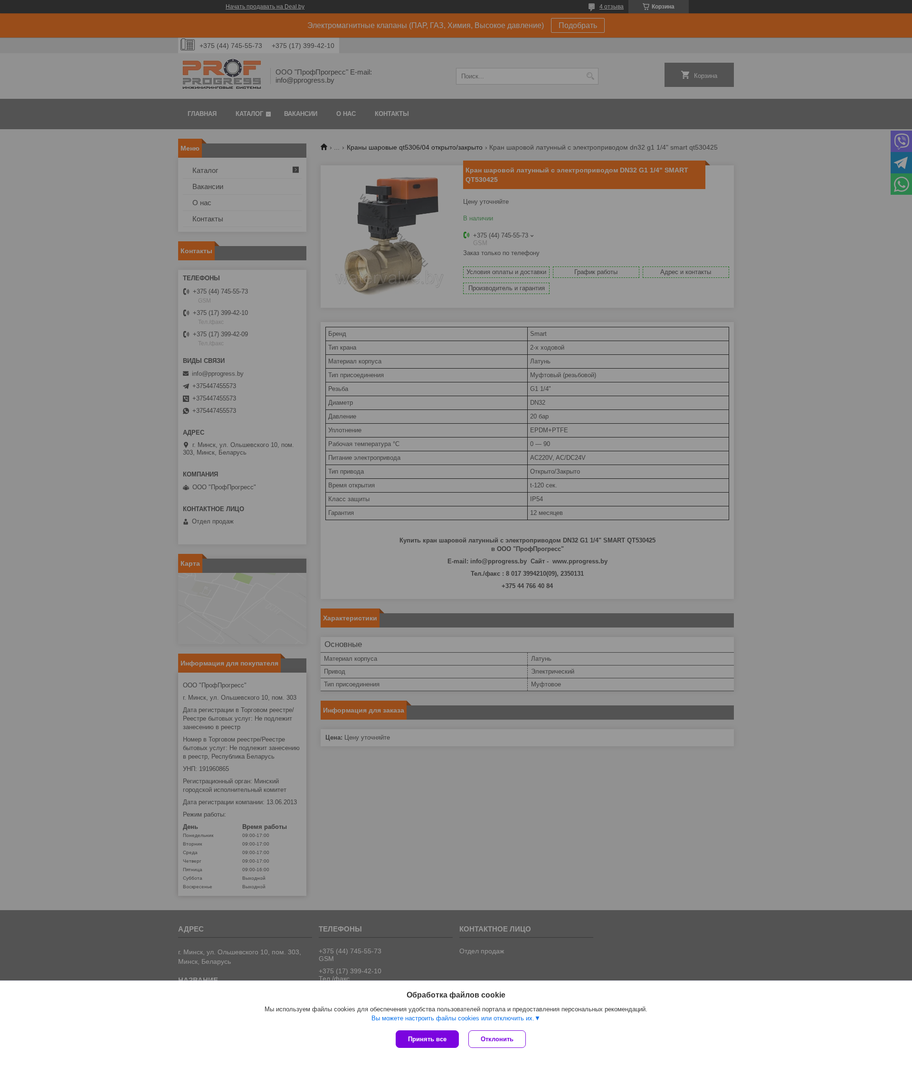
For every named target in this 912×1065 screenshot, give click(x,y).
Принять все (427, 1039)
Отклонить (497, 1039)
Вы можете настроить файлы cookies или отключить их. (452, 1018)
